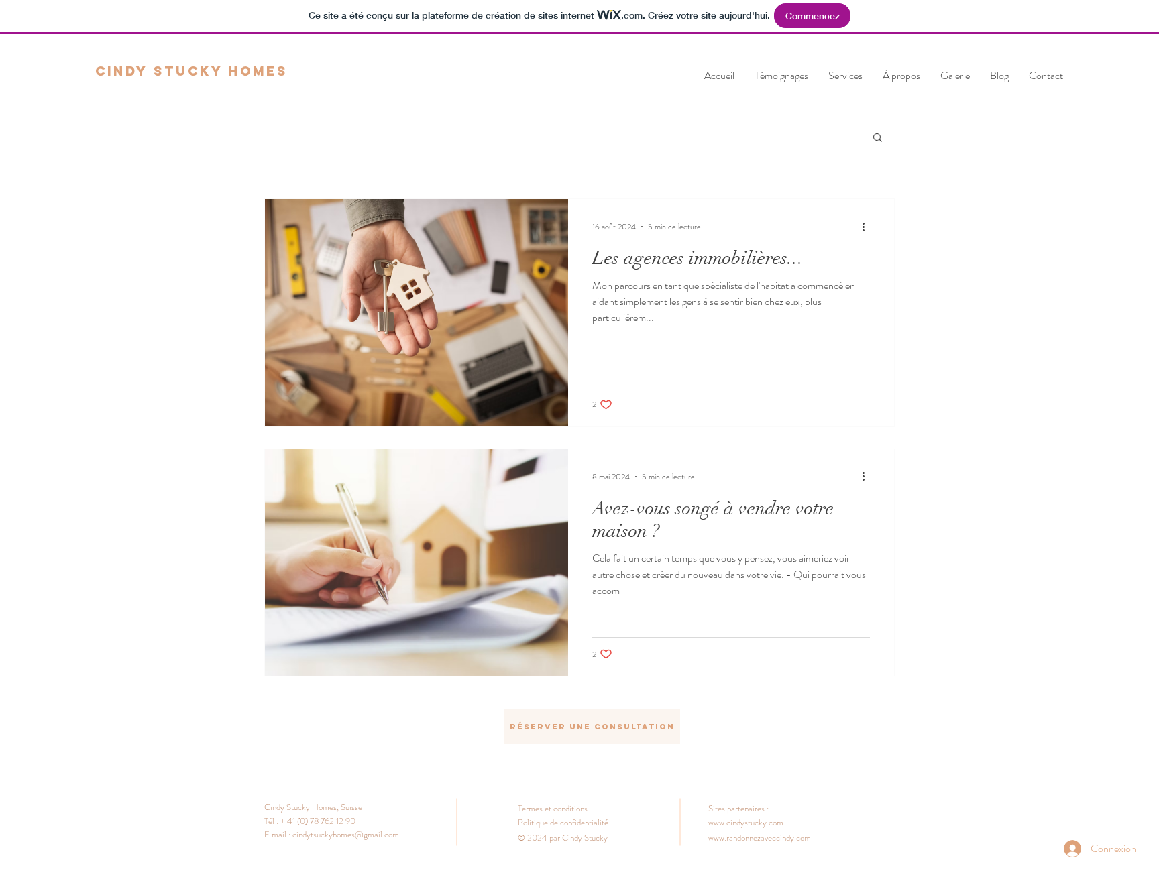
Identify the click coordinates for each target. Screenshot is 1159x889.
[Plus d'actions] (868, 227)
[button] (877, 138)
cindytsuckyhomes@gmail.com (345, 834)
